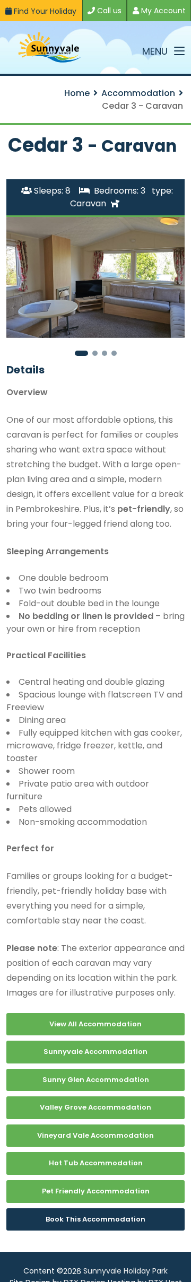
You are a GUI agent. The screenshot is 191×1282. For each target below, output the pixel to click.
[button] (81, 353)
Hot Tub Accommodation (96, 1163)
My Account (162, 10)
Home (77, 93)
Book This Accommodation (95, 1219)
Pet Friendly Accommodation (96, 1191)
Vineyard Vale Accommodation (95, 1135)
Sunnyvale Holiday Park (125, 1271)
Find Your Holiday (44, 11)
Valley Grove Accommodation (95, 1107)
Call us (108, 10)
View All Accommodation (95, 1024)
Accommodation (138, 93)
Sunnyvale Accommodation (95, 1051)
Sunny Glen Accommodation (95, 1080)
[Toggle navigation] (179, 51)
